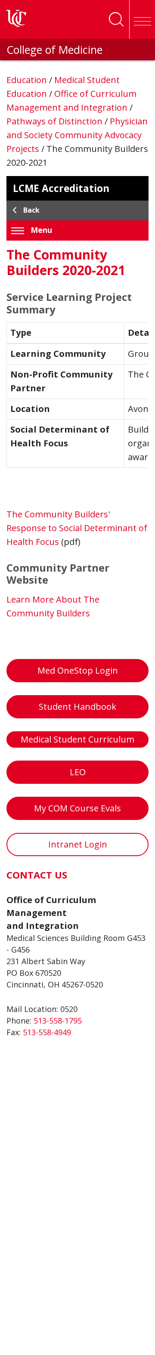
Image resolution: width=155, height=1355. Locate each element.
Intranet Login (77, 844)
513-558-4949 (47, 1032)
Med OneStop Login (77, 670)
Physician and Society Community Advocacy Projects (77, 135)
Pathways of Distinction (55, 121)
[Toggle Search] (116, 19)
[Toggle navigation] (142, 19)
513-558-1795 (58, 1020)
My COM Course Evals (77, 808)
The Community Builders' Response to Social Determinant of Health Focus (76, 528)
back (31, 210)
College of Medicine (54, 49)
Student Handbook (77, 706)
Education (27, 80)
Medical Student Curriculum (77, 739)
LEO (78, 772)
